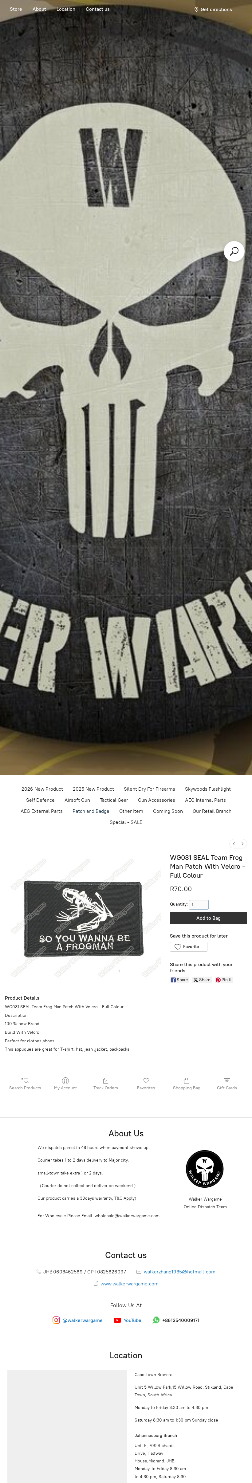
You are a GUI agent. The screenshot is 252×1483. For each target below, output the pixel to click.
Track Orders (105, 1088)
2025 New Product (93, 789)
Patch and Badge (91, 811)
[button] (188, 947)
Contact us (98, 9)
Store (16, 9)
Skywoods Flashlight (208, 789)
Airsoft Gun (77, 800)
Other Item (131, 811)
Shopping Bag (186, 1088)
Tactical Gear (114, 800)
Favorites (146, 1088)
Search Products (25, 1088)
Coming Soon (168, 811)
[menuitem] (234, 843)
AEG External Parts (42, 811)
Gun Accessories (156, 800)
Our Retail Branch (212, 811)
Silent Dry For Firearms (149, 789)
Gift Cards (227, 1088)
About (39, 9)
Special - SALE (126, 822)
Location (66, 9)
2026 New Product (42, 789)
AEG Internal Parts (205, 800)
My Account (65, 1088)
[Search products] (234, 251)
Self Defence (40, 800)
